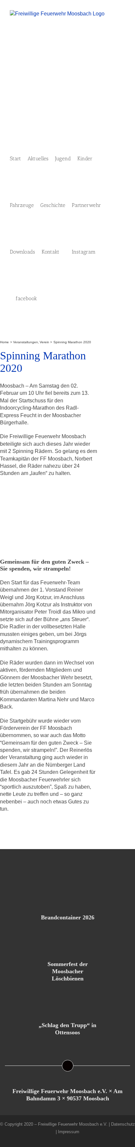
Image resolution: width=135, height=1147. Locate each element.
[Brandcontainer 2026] (67, 892)
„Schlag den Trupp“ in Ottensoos (67, 1029)
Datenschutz (123, 1124)
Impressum (68, 1131)
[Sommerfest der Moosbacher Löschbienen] (67, 939)
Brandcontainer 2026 (67, 917)
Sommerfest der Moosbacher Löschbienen (68, 971)
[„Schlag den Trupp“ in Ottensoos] (67, 1000)
